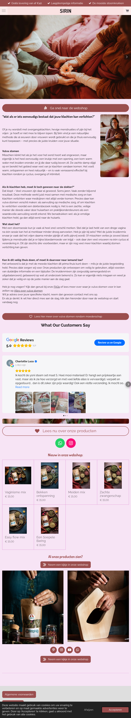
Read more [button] (22, 387)
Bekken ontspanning (46, 494)
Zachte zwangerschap (110, 494)
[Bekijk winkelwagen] (127, 10)
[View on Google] (9, 363)
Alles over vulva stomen (28, 290)
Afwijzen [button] (88, 709)
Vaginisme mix (15, 492)
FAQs (57, 286)
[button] (2, 384)
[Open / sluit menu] (4, 10)
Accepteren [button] (115, 709)
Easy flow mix (15, 537)
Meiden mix (76, 492)
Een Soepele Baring (46, 539)
